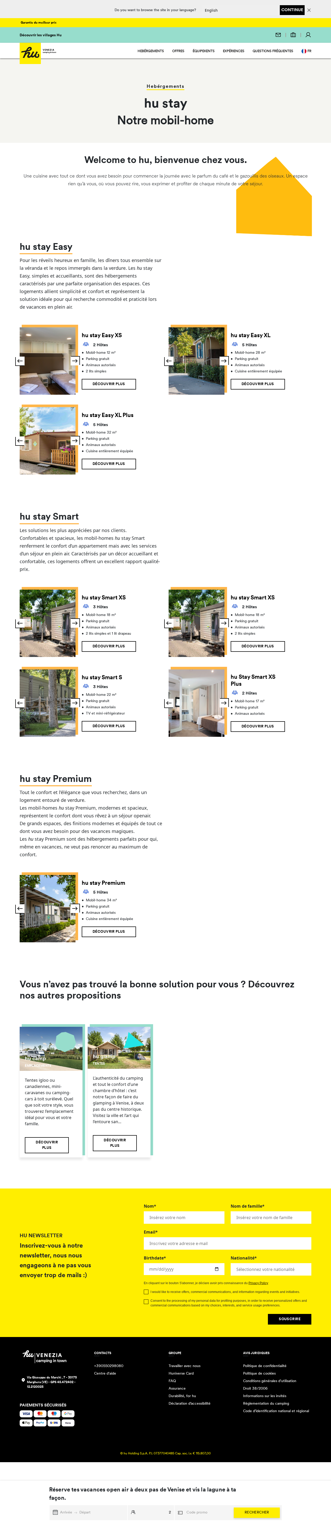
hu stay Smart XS (104, 598)
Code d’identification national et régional (276, 1411)
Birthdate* (155, 1258)
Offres (178, 51)
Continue (292, 10)
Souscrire (289, 1319)
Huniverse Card (181, 1374)
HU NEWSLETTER (41, 1236)
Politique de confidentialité (265, 1366)
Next (75, 361)
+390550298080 (108, 1366)
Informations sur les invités (264, 1396)
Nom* (150, 1206)
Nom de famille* (248, 1206)
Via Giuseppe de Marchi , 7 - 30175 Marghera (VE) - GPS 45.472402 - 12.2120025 (52, 1382)
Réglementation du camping (266, 1404)
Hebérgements (151, 51)
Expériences (233, 51)
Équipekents (204, 51)
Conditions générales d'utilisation (269, 1381)
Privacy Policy (258, 1283)
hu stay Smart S (102, 678)
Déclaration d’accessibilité (189, 1404)
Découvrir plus (109, 384)
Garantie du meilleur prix (38, 22)
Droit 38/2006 (255, 1389)
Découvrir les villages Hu (41, 35)
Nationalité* (244, 1258)
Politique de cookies (259, 1374)
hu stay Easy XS (102, 336)
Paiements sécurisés (43, 1405)
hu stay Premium (103, 883)
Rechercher (257, 1513)
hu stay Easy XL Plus (107, 416)
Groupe (175, 1353)
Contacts (102, 1353)
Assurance (177, 1389)
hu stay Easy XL (250, 336)
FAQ (172, 1381)
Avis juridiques (256, 1353)
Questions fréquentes (273, 51)
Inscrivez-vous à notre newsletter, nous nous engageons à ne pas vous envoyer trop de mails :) (55, 1261)
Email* (151, 1232)
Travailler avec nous (184, 1366)
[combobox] (271, 1269)
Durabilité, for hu (182, 1396)
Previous (20, 361)
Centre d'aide (105, 1374)
